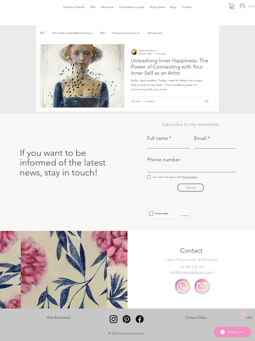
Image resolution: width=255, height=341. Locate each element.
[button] (232, 6)
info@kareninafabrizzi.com (191, 272)
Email (200, 138)
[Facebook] (139, 319)
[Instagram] (113, 319)
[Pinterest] (126, 319)
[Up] (243, 314)
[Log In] (242, 6)
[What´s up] (182, 286)
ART (42, 33)
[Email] (202, 286)
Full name (157, 138)
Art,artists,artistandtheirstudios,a (72, 33)
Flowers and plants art (126, 33)
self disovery (154, 33)
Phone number (163, 159)
